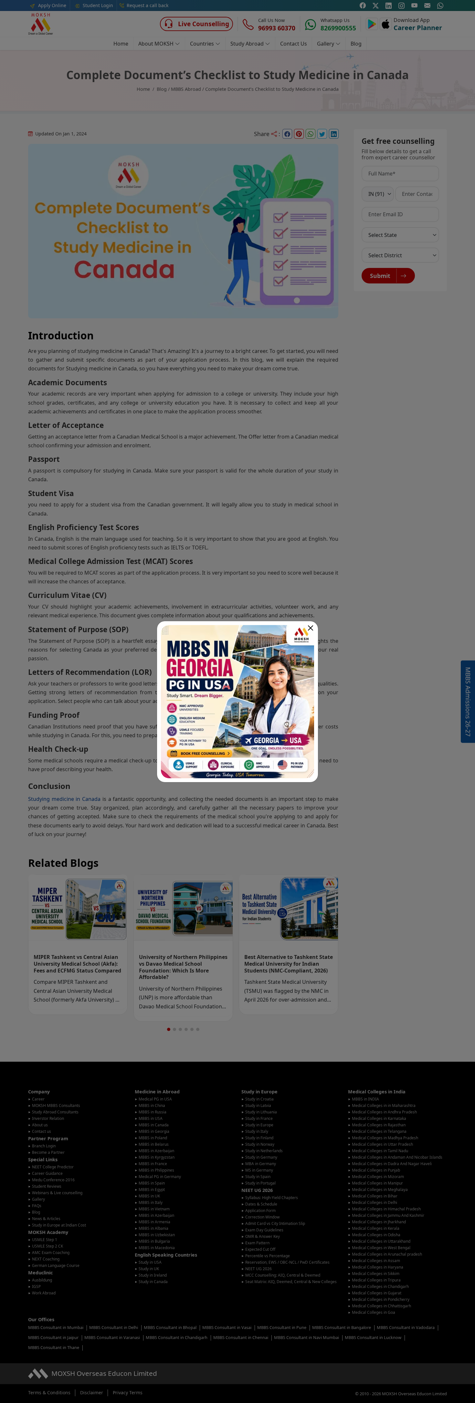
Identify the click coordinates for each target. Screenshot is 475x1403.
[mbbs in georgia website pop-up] (237, 701)
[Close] (310, 628)
